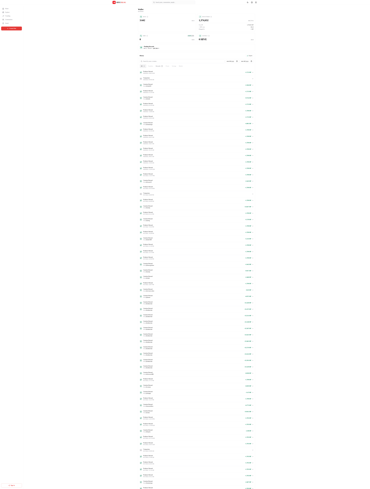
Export (250, 55)
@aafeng (148, 220)
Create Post (12, 28)
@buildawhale (149, 303)
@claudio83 (148, 86)
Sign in (13, 485)
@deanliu (148, 98)
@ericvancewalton (150, 291)
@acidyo (148, 412)
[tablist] (197, 66)
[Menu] (255, 2)
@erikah (148, 278)
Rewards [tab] (159, 66)
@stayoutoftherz (149, 406)
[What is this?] (147, 16)
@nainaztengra (149, 124)
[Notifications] (252, 2)
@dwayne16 (149, 182)
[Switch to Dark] (247, 2)
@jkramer (148, 297)
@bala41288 (149, 239)
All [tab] (143, 66)
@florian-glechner (150, 265)
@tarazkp (148, 207)
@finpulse (148, 431)
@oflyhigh (148, 393)
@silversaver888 (149, 374)
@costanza (148, 387)
